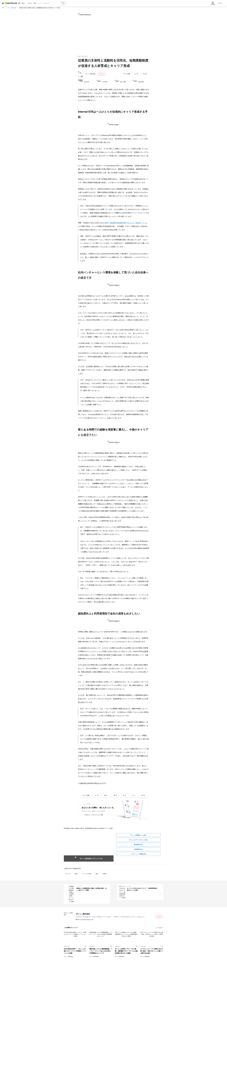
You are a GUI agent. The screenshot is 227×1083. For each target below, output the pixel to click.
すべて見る (159, 927)
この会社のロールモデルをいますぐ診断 (93, 815)
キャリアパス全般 (86, 873)
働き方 (76, 873)
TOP (3, 7)
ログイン (220, 3)
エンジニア (67, 873)
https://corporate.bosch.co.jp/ (85, 919)
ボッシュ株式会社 (12, 7)
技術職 (104, 873)
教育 (97, 873)
